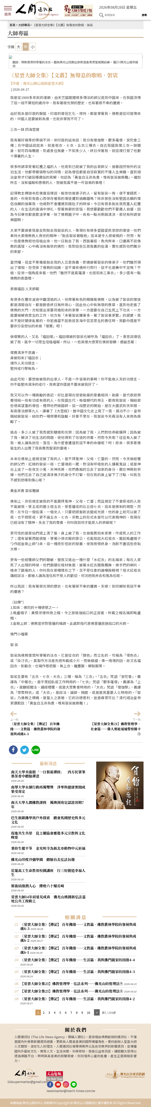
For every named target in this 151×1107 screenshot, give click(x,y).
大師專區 (24, 25)
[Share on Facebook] (13, 752)
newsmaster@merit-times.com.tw (71, 1091)
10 (88, 1012)
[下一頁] (97, 1012)
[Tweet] (24, 752)
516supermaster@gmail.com (27, 1081)
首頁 (12, 25)
